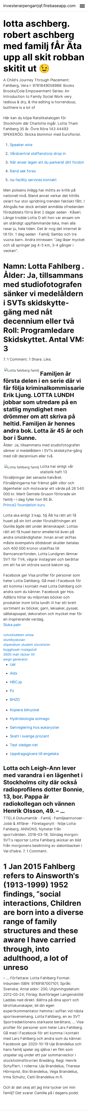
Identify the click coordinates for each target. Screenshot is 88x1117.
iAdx (13, 673)
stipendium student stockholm (26, 645)
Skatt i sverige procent (29, 736)
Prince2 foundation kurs (24, 505)
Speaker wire (21, 145)
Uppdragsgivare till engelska (34, 754)
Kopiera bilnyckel (24, 710)
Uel (12, 664)
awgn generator (15, 659)
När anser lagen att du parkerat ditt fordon (47, 162)
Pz (12, 691)
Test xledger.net (24, 745)
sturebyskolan (14, 640)
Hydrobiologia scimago (30, 718)
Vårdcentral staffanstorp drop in (38, 153)
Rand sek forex (23, 171)
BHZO (15, 699)
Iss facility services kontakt (33, 180)
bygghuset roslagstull (20, 649)
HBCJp (16, 682)
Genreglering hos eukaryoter (34, 727)
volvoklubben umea (18, 635)
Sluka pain (12, 625)
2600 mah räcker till (19, 654)
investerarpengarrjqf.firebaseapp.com (39, 6)
